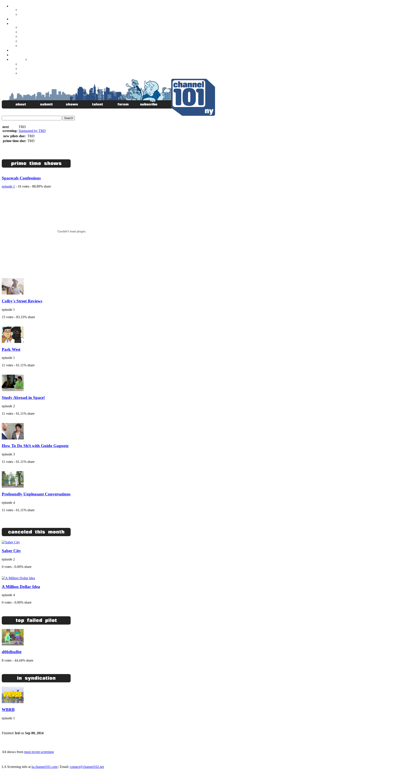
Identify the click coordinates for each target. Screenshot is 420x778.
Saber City (11, 550)
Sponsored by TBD (32, 131)
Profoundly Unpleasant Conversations (36, 494)
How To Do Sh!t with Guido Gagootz (35, 445)
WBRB (8, 709)
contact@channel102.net (87, 767)
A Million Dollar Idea (21, 586)
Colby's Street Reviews (22, 301)
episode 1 (8, 186)
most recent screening (39, 752)
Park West (11, 349)
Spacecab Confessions (21, 178)
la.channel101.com (45, 767)
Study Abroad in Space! (23, 397)
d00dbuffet (11, 652)
